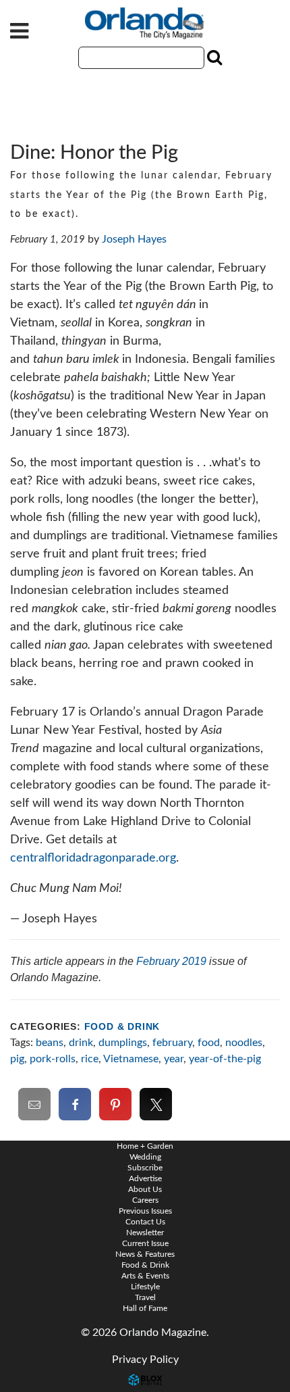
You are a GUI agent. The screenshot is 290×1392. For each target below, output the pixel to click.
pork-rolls (53, 1058)
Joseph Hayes (134, 239)
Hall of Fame (145, 1308)
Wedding (145, 1157)
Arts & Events (145, 1276)
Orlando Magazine (145, 24)
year (173, 1058)
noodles (243, 1042)
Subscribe (145, 1168)
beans (49, 1042)
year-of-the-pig (225, 1058)
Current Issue (145, 1243)
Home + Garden (145, 1146)
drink (81, 1042)
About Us (145, 1189)
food (209, 1042)
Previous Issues (145, 1211)
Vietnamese (130, 1058)
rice (89, 1058)
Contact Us (145, 1222)
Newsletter (145, 1232)
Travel (145, 1297)
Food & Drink (122, 1027)
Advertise (145, 1178)
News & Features (145, 1254)
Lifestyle (145, 1287)
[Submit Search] (213, 57)
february (172, 1042)
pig (17, 1058)
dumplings (122, 1042)
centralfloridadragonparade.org (93, 858)
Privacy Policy (145, 1359)
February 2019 (171, 961)
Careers (145, 1200)
